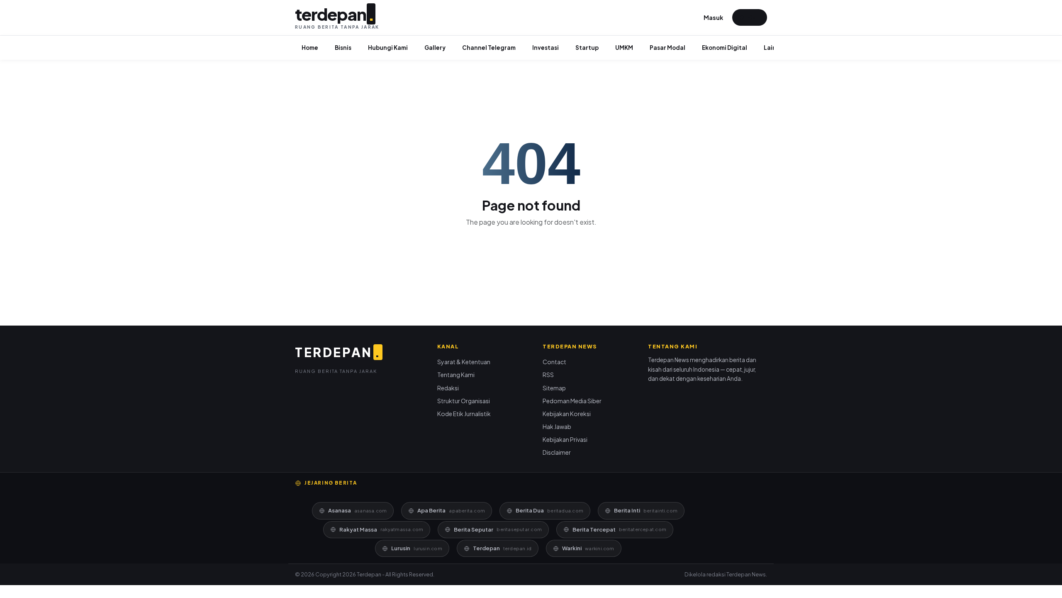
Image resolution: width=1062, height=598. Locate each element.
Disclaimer (557, 452)
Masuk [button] (713, 17)
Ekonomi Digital (724, 47)
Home (310, 47)
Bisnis (343, 47)
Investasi (545, 47)
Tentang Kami (456, 374)
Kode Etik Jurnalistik (464, 413)
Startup (587, 47)
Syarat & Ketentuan (463, 361)
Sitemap (554, 388)
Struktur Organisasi (463, 400)
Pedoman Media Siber (572, 400)
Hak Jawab (557, 426)
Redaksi (448, 388)
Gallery (435, 47)
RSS (548, 374)
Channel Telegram (489, 47)
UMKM (624, 47)
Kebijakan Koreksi (567, 413)
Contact (554, 361)
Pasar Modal (667, 47)
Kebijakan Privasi (565, 439)
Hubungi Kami (388, 47)
